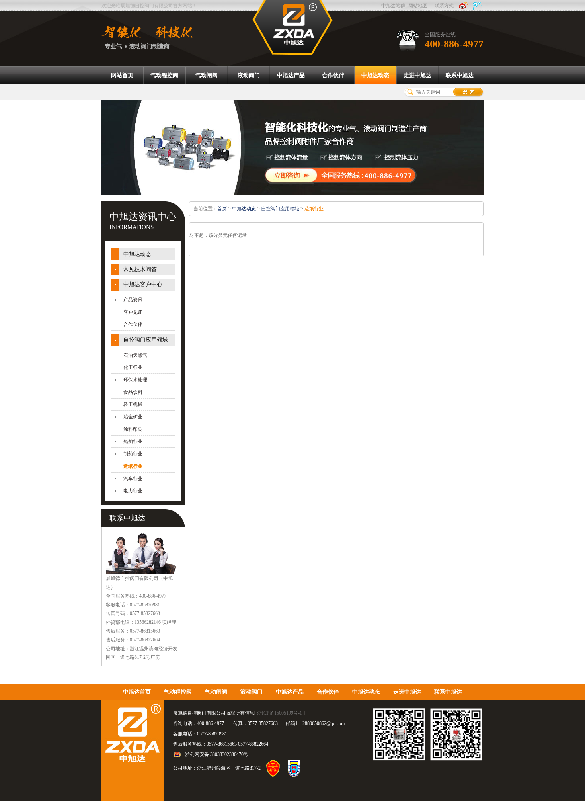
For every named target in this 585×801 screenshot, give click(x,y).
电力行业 (132, 491)
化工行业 (132, 367)
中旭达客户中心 (142, 284)
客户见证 (132, 312)
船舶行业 (132, 441)
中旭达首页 (137, 692)
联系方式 (444, 5)
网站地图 (417, 5)
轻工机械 (132, 404)
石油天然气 (135, 355)
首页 (222, 208)
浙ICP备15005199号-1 (279, 713)
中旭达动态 (137, 254)
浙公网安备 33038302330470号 (216, 754)
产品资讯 (132, 300)
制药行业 (132, 454)
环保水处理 (135, 380)
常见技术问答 (140, 269)
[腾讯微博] (477, 5)
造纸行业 (132, 466)
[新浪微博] (463, 5)
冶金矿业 (132, 417)
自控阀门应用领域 (145, 340)
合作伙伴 (132, 324)
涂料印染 (132, 429)
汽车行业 (132, 478)
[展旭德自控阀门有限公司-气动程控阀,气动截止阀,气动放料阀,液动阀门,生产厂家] (292, 27)
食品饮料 (132, 392)
